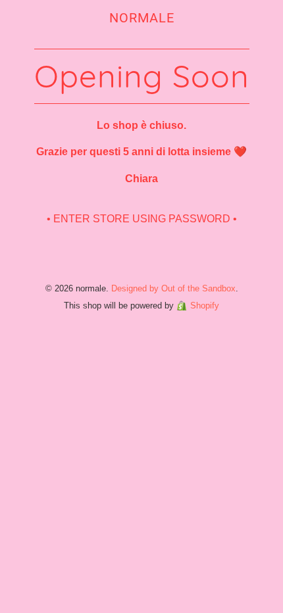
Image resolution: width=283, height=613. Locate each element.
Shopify (204, 305)
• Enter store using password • (142, 218)
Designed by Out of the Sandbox (173, 288)
